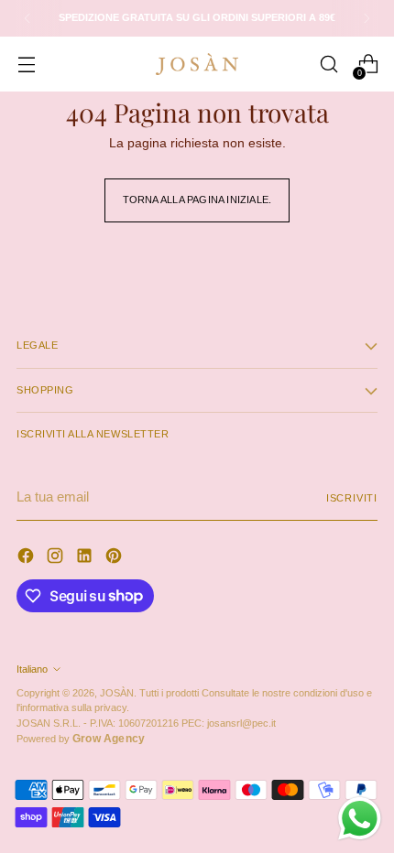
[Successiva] (366, 18)
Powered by (80, 738)
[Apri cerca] (328, 64)
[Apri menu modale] (26, 64)
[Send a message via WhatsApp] (359, 819)
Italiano (32, 669)
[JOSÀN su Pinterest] (115, 558)
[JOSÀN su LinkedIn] (86, 558)
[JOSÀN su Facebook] (27, 558)
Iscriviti (352, 497)
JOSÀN (117, 692)
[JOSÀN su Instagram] (57, 558)
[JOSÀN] (197, 64)
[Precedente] (27, 18)
